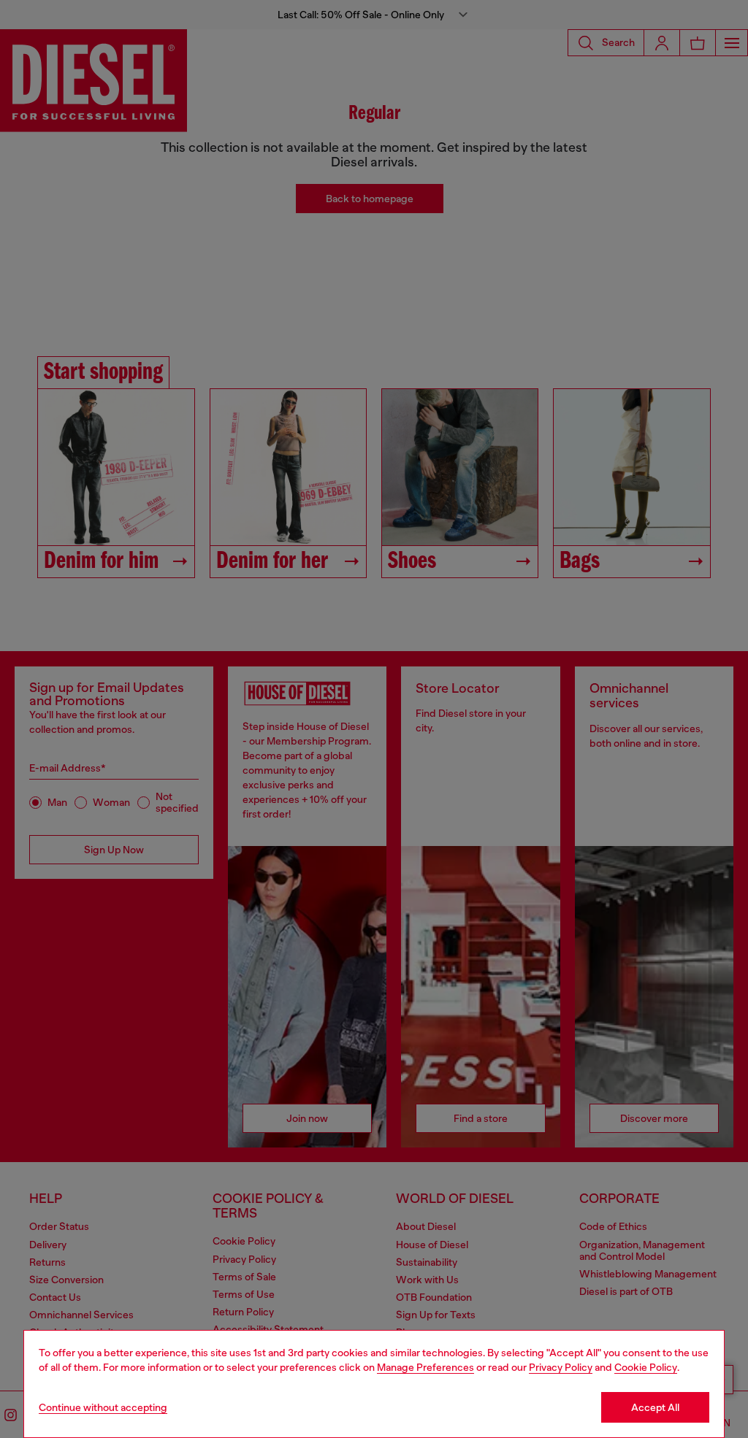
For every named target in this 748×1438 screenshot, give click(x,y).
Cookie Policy (645, 1367)
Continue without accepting (103, 1407)
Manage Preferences (425, 1367)
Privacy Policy (560, 1367)
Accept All (655, 1407)
